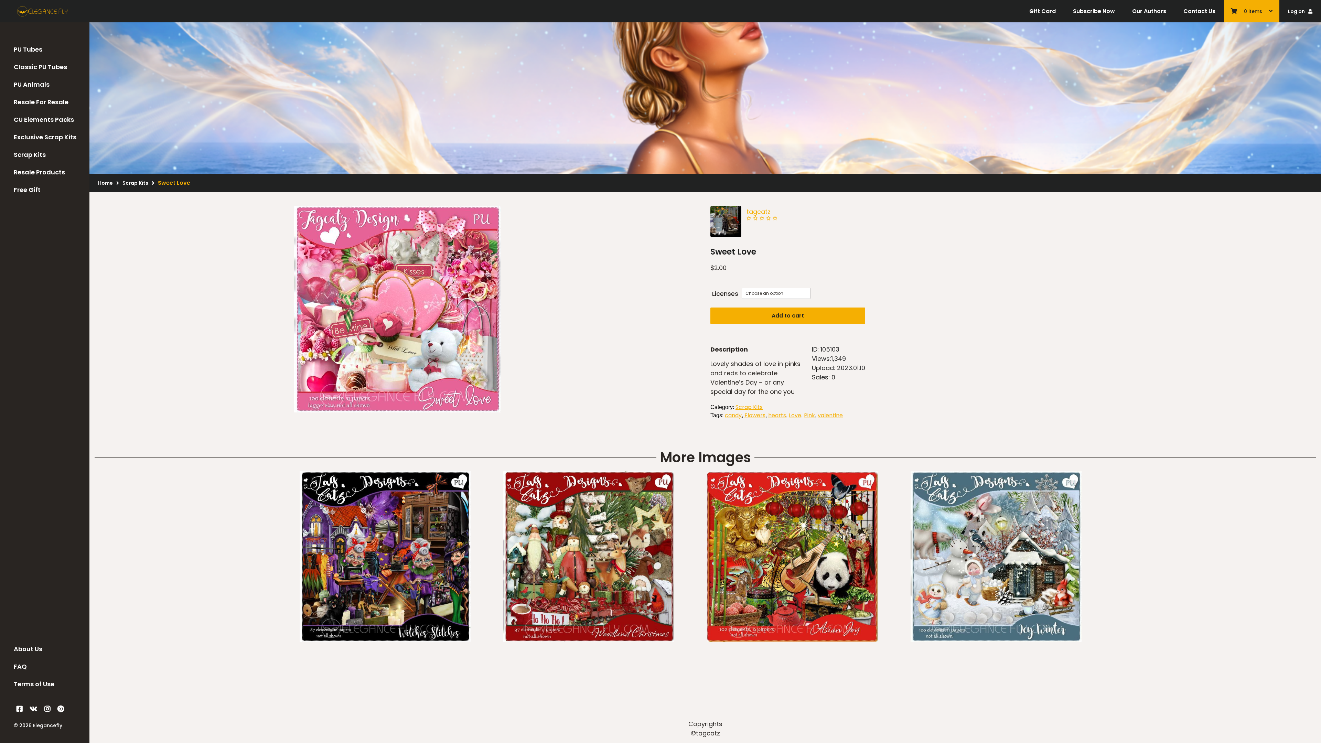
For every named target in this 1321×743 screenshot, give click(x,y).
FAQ (20, 666)
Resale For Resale (41, 102)
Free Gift (27, 189)
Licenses (725, 293)
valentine (830, 415)
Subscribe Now (1094, 11)
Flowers (754, 415)
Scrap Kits (30, 154)
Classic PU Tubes (40, 67)
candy (733, 415)
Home (105, 183)
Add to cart (788, 316)
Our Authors (1149, 11)
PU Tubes (28, 49)
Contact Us (1199, 11)
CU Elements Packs (44, 119)
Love (795, 415)
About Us (28, 649)
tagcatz (759, 211)
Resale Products (39, 172)
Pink (809, 415)
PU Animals (32, 84)
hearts (777, 415)
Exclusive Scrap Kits (45, 137)
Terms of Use (34, 684)
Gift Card (1042, 11)
